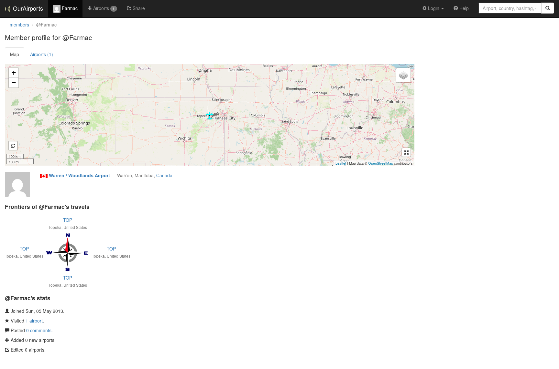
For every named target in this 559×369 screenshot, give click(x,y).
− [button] (14, 82)
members (19, 24)
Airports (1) (41, 54)
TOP (67, 220)
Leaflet (340, 163)
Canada (164, 175)
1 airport (34, 320)
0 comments (38, 330)
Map (14, 54)
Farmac (69, 8)
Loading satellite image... (209, 115)
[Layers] (403, 75)
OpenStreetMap (380, 163)
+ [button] (14, 73)
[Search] (547, 8)
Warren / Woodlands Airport (79, 175)
